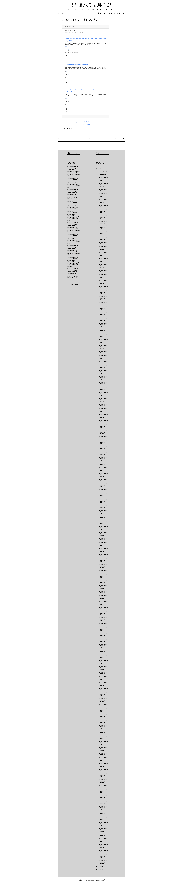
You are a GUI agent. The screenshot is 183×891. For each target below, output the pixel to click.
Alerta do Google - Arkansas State (80, 19)
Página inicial (61, 13)
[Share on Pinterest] (71, 128)
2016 (99, 869)
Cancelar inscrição (85, 121)
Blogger (77, 284)
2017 (99, 866)
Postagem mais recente (63, 138)
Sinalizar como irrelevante (74, 52)
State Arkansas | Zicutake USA (91, 5)
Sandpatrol (84, 880)
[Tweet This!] (68, 128)
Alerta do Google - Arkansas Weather (103, 185)
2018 (99, 168)
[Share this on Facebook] (66, 128)
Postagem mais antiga (120, 138)
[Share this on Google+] (70, 128)
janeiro (101, 174)
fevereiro (101, 171)
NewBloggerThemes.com (99, 880)
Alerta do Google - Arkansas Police (103, 179)
